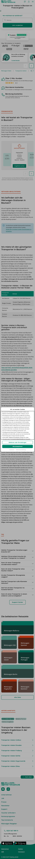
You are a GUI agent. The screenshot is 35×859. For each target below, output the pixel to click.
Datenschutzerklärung (21, 449)
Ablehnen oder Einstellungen (17, 442)
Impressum (11, 449)
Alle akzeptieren (18, 446)
